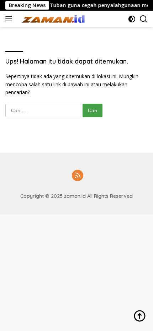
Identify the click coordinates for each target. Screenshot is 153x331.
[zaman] (53, 18)
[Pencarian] (143, 19)
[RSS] (77, 176)
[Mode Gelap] (132, 19)
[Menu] (10, 19)
